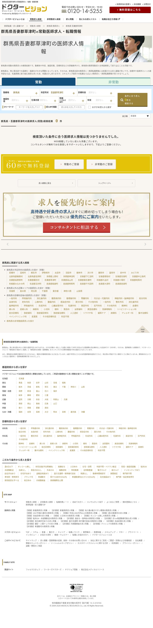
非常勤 (113, 82)
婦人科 (12, 309)
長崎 (38, 412)
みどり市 (135, 272)
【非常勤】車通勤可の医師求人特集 (40, 526)
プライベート (133, 532)
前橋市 (12, 272)
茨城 (29, 387)
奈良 (38, 399)
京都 (29, 399)
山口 (55, 403)
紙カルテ (115, 470)
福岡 (20, 412)
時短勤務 (74, 470)
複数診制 (62, 470)
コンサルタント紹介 (95, 502)
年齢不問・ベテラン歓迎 (106, 466)
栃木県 (23, 291)
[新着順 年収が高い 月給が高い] (140, 116)
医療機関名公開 (56, 480)
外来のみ (50, 470)
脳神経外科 (14, 305)
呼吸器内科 (27, 298)
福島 (64, 382)
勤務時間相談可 (99, 473)
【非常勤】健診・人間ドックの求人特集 (42, 524)
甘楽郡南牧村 (104, 276)
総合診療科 (14, 313)
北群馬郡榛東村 (16, 276)
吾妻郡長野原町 (16, 280)
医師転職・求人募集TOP (14, 26)
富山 (38, 391)
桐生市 (34, 272)
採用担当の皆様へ (124, 4)
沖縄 (83, 412)
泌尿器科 (78, 309)
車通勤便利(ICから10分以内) (83, 477)
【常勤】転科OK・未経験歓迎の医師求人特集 (44, 518)
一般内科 (13, 298)
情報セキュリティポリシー (36, 543)
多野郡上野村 (52, 276)
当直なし (22, 470)
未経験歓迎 (9, 470)
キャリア (61, 532)
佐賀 (29, 412)
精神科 (124, 305)
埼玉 (46, 387)
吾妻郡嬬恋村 (33, 280)
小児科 (47, 309)
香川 (20, 408)
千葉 (64, 387)
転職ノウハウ (74, 532)
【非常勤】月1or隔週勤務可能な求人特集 (120, 518)
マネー (121, 532)
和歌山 (56, 399)
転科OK (144, 466)
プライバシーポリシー (131, 543)
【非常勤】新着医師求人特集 (62, 510)
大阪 (46, 399)
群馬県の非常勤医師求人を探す (20, 321)
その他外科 (112, 305)
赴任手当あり (10, 473)
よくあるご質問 (113, 502)
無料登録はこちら (130, 9)
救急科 (66, 309)
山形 (46, 382)
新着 (43, 532)
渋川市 (90, 272)
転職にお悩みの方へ (80, 535)
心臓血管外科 (57, 305)
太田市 (58, 272)
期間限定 (114, 473)
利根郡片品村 (102, 280)
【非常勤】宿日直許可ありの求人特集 (41, 521)
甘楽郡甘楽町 (121, 276)
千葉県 (45, 291)
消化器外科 (133, 302)
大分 (46, 412)
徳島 (29, 408)
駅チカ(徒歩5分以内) (58, 477)
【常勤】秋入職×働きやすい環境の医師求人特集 (97, 510)
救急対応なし (36, 470)
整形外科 (120, 302)
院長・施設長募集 (128, 466)
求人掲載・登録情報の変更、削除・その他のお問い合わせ (63, 540)
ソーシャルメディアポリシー (62, 543)
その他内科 (93, 302)
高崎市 (23, 272)
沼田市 (68, 272)
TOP (27, 532)
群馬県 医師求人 (53, 26)
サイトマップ (31, 540)
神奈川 (73, 387)
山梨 (83, 387)
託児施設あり (105, 477)
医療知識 (97, 532)
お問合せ (147, 4)
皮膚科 (135, 305)
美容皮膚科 (92, 309)
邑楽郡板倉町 (52, 283)
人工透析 (74, 313)
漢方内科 (79, 302)
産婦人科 (24, 309)
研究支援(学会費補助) (44, 466)
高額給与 (61, 466)
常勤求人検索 (35, 26)
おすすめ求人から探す (101, 107)
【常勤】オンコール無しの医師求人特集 (99, 516)
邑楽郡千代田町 (87, 283)
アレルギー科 (127, 313)
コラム (35, 532)
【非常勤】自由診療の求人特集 (118, 521)
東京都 (56, 291)
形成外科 (42, 305)
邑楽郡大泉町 (104, 283)
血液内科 (13, 302)
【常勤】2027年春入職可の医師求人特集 (42, 513)
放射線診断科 (42, 313)
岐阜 (20, 395)
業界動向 (86, 532)
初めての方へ (77, 502)
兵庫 (65, 399)
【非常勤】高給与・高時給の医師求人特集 (83, 518)
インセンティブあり (132, 470)
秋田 (29, 382)
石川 (46, 391)
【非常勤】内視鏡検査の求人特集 (75, 524)
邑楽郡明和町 (69, 283)
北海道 (21, 378)
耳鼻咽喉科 (107, 309)
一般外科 (107, 302)
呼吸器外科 (29, 305)
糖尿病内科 (56, 298)
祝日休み (27, 480)
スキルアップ (110, 532)
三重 (46, 395)
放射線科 (28, 313)
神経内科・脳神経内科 (124, 298)
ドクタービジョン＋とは (102, 535)
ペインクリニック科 (18, 316)
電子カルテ (102, 470)
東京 (55, 387)
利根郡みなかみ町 (17, 283)
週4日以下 (9, 466)
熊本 (55, 412)
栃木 (20, 387)
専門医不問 (127, 473)
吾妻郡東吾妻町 (85, 280)
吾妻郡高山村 (67, 280)
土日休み (73, 466)
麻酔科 (36, 309)
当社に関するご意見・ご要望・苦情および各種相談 (111, 540)
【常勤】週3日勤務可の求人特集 (114, 513)
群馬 (38, 387)
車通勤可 (41, 477)
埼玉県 (34, 291)
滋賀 (20, 399)
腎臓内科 (85, 298)
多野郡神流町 (69, 276)
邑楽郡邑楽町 (121, 283)
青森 (20, 382)
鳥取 (20, 403)
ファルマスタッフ (33, 569)
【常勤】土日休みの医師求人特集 (66, 516)
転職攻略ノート (62, 502)
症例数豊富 (88, 470)
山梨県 (79, 291)
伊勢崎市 (46, 272)
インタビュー (31, 535)
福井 (55, 391)
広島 (46, 403)
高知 (46, 408)
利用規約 (115, 543)
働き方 (51, 532)
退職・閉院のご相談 (34, 546)
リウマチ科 (88, 313)
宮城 (55, 382)
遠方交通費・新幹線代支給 (64, 473)
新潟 (29, 391)
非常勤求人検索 (46, 502)
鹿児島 (73, 412)
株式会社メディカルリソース (92, 569)
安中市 (123, 272)
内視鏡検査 (40, 480)
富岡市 (112, 272)
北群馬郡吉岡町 (34, 276)
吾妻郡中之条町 (139, 276)
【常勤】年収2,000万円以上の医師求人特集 (79, 513)
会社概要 (137, 4)
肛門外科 (98, 305)
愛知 (38, 395)
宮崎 (64, 412)
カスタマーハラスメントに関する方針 (93, 543)
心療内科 (39, 302)
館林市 (79, 272)
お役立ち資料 (45, 535)
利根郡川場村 (119, 280)
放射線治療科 (59, 313)
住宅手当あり (25, 473)
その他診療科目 (49, 316)
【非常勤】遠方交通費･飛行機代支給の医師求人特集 (81, 521)
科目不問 (65, 316)
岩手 (38, 382)
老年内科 (26, 302)
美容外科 (85, 305)
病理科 (114, 313)
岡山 (29, 403)
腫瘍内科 (51, 302)
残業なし (84, 473)
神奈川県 (67, 291)
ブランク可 (28, 477)
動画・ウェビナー (62, 535)
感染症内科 (65, 302)
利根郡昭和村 (136, 280)
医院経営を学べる (12, 480)
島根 (38, 403)
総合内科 (143, 298)
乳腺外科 (72, 305)
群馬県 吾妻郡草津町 (74, 26)
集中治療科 (143, 313)
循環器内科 (71, 298)
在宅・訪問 (86, 466)
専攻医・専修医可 (12, 477)
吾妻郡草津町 (50, 280)
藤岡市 (101, 272)
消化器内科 (41, 298)
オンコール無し (24, 466)
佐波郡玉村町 (35, 283)
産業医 (35, 316)
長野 (20, 391)
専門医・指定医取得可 (125, 477)
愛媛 (38, 408)
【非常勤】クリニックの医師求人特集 (107, 524)
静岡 (29, 395)
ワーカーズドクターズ (52, 569)
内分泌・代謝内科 (102, 298)
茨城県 (12, 291)
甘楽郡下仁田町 (87, 276)
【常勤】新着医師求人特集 (36, 510)
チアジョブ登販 (71, 569)
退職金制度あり (42, 473)
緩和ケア (102, 313)
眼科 (57, 309)
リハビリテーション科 (126, 309)
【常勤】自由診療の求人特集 (37, 516)
